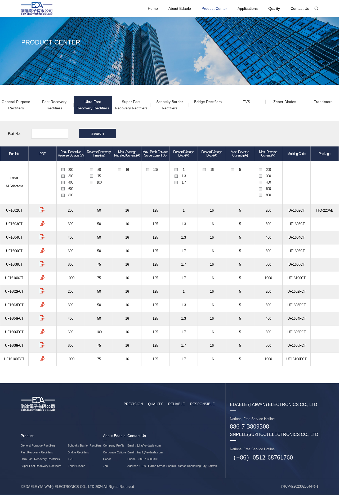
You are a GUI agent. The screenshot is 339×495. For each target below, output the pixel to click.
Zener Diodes (284, 102)
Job (105, 465)
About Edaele (179, 8)
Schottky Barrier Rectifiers (169, 105)
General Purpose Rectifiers (38, 445)
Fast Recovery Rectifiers (54, 105)
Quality (274, 8)
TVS (246, 102)
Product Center (214, 8)
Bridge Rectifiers (208, 102)
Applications (248, 8)
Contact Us (300, 8)
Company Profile (113, 445)
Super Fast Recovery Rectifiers (131, 105)
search (97, 133)
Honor (107, 459)
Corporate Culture (114, 452)
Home (153, 8)
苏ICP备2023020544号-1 (299, 486)
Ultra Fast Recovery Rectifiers (93, 105)
